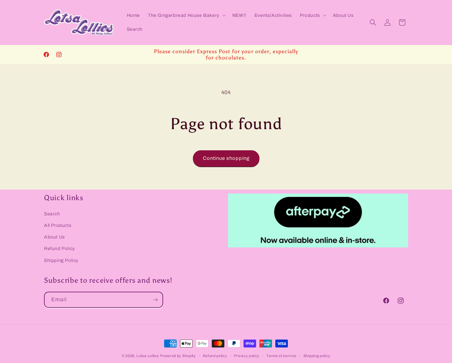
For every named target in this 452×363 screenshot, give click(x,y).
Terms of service (281, 356)
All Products (57, 225)
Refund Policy (59, 248)
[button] (186, 15)
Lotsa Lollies (147, 356)
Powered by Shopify (178, 356)
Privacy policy (246, 356)
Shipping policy (317, 356)
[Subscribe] (155, 300)
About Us (54, 237)
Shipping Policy (61, 260)
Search (52, 213)
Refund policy (215, 356)
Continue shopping (226, 158)
